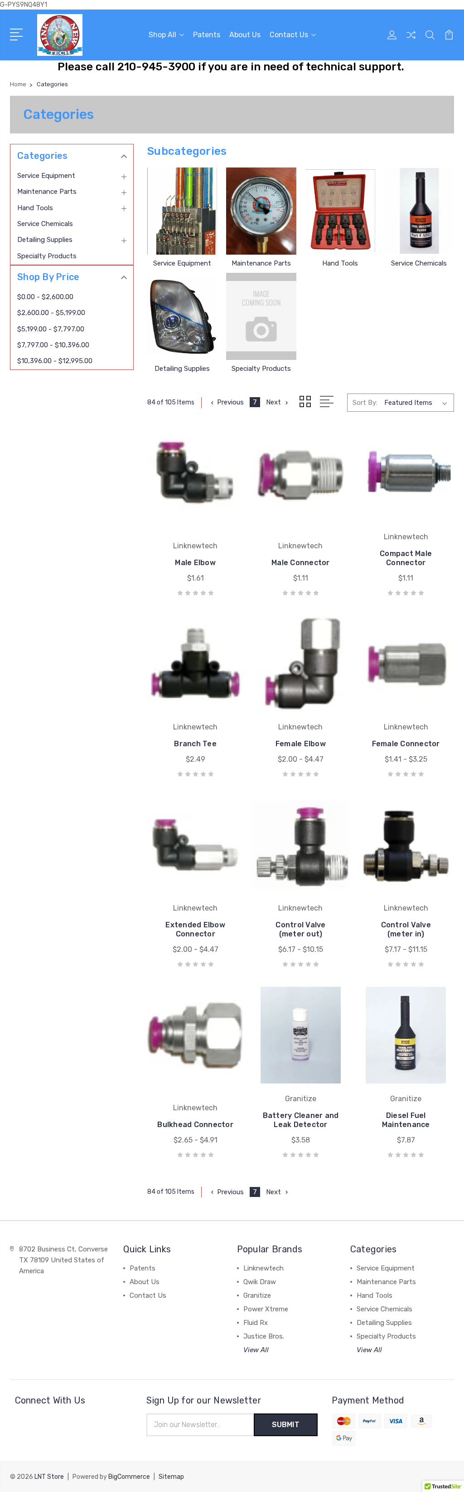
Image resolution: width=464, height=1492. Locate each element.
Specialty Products (47, 256)
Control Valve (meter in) (406, 929)
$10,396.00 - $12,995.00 (54, 361)
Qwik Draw (259, 1282)
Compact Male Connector (406, 558)
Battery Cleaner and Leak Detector (301, 1120)
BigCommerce (129, 1477)
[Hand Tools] (340, 211)
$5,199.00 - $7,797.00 (50, 329)
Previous (230, 402)
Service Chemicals (45, 224)
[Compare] (411, 40)
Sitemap (171, 1477)
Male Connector (300, 562)
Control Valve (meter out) (300, 929)
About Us (245, 34)
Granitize (257, 1295)
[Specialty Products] (261, 316)
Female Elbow (301, 743)
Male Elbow (195, 562)
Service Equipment (46, 176)
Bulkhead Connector (195, 1124)
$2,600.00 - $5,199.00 (51, 313)
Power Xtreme (265, 1309)
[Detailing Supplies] (182, 316)
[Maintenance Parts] (261, 211)
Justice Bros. (263, 1336)
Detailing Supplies (44, 240)
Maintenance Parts (47, 191)
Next (273, 402)
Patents (206, 34)
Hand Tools (35, 208)
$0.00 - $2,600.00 (45, 297)
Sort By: (365, 403)
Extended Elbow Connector (195, 929)
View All (256, 1350)
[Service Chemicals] (419, 211)
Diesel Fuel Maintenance (406, 1120)
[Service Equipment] (182, 211)
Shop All (162, 34)
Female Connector (406, 743)
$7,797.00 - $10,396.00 (53, 345)
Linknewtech (263, 1268)
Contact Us (289, 34)
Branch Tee (195, 743)
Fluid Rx (255, 1323)
